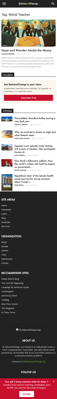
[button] (53, 4)
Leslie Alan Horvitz (22, 138)
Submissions (7, 259)
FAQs (3, 254)
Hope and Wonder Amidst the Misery (26, 50)
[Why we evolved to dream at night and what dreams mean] (6, 134)
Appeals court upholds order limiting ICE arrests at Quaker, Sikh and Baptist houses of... (35, 148)
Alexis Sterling (20, 170)
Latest (4, 213)
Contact (4, 263)
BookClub (5, 222)
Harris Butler (20, 155)
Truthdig (5, 299)
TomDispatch (7, 291)
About (4, 242)
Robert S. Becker (21, 124)
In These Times (8, 312)
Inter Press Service (9, 304)
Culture (4, 45)
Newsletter (6, 209)
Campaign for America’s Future (15, 287)
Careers (4, 250)
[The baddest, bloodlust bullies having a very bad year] (6, 119)
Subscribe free (28, 97)
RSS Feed (5, 226)
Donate (4, 246)
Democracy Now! (9, 295)
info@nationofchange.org (33, 361)
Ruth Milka (19, 185)
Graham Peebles (8, 54)
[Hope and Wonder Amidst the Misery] (28, 33)
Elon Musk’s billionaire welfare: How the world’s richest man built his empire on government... (35, 163)
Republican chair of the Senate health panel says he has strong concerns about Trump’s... (34, 178)
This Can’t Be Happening (12, 283)
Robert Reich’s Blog (10, 279)
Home (4, 205)
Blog (3, 218)
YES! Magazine (7, 308)
